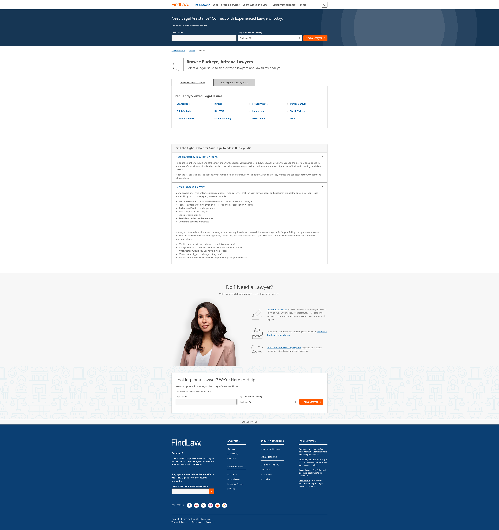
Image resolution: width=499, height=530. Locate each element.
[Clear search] (295, 402)
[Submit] (211, 491)
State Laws (265, 469)
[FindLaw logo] (181, 5)
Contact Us (232, 458)
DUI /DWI (219, 111)
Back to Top (250, 422)
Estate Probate (260, 103)
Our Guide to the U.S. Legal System (284, 347)
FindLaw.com (304, 449)
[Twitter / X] (203, 505)
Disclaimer (197, 522)
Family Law (258, 111)
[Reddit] (217, 505)
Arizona (192, 51)
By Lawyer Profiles (235, 484)
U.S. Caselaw (266, 474)
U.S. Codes (265, 479)
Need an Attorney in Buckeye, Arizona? (197, 156)
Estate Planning (222, 118)
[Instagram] (210, 505)
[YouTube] (196, 505)
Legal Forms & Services (271, 449)
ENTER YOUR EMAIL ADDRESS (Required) (190, 486)
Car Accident (182, 103)
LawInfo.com (304, 480)
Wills (292, 118)
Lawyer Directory (178, 51)
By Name (231, 489)
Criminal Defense (185, 118)
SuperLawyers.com (307, 459)
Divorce (218, 103)
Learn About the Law (277, 309)
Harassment (258, 118)
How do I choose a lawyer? (190, 186)
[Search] (324, 5)
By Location (232, 474)
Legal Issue (177, 32)
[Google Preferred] (224, 505)
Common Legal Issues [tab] (192, 82)
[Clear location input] (299, 38)
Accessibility (232, 453)
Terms (174, 522)
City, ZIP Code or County (250, 32)
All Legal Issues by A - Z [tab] (234, 82)
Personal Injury (298, 103)
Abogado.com (305, 470)
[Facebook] (189, 505)
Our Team (231, 449)
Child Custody (183, 111)
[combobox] (204, 38)
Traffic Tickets (297, 111)
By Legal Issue (233, 479)
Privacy (184, 522)
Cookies (209, 522)
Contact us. (197, 464)
